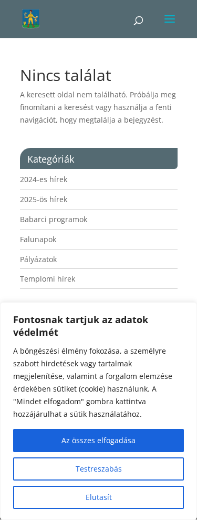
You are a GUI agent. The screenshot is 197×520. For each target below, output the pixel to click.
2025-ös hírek (43, 199)
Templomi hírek (47, 279)
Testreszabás (99, 469)
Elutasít (99, 497)
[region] (98, 411)
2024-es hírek (43, 179)
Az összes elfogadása (98, 440)
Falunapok (38, 239)
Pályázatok (38, 259)
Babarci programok (53, 219)
